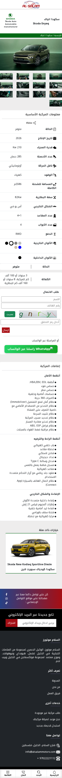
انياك (42, 35)
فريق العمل (53, 693)
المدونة (56, 680)
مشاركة (29, 122)
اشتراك (11, 622)
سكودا (49, 35)
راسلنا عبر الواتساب (22, 349)
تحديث (10, 314)
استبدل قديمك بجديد (48, 725)
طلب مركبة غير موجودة (47, 712)
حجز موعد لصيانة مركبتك (46, 719)
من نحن (56, 687)
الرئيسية (57, 35)
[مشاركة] (6, 594)
